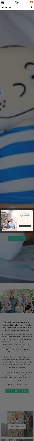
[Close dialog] (32, 210)
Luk (25, 228)
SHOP (25, 226)
